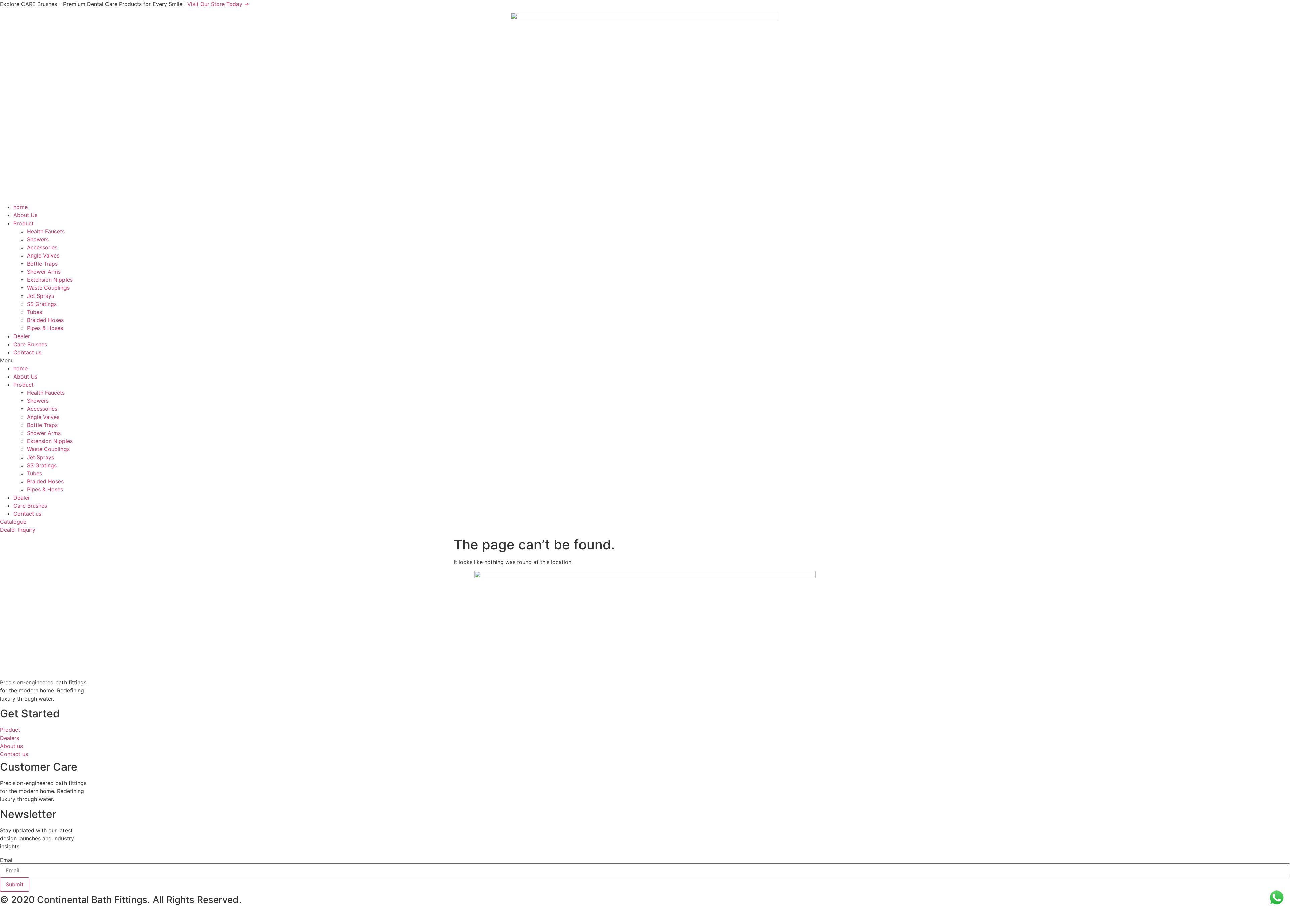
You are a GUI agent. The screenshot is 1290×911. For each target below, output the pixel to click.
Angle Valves (43, 255)
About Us (25, 215)
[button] (645, 360)
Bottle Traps (42, 263)
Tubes (34, 312)
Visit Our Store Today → (218, 4)
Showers (38, 239)
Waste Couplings (48, 287)
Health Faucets (46, 231)
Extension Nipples (50, 279)
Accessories (42, 247)
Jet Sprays (40, 295)
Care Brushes (30, 344)
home (20, 207)
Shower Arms (44, 271)
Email (7, 860)
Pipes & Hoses (45, 328)
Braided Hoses (45, 320)
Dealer (21, 336)
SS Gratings (42, 304)
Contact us (27, 352)
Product (23, 223)
